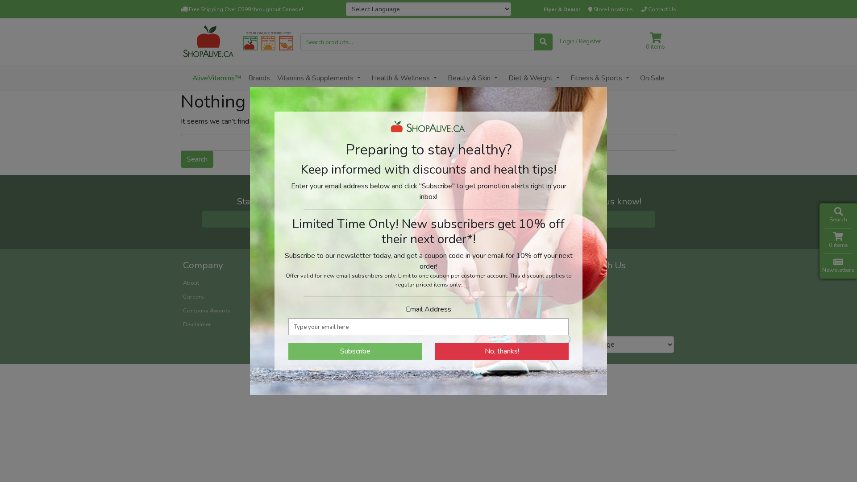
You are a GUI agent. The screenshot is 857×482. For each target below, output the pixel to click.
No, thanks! (502, 351)
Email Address (428, 309)
